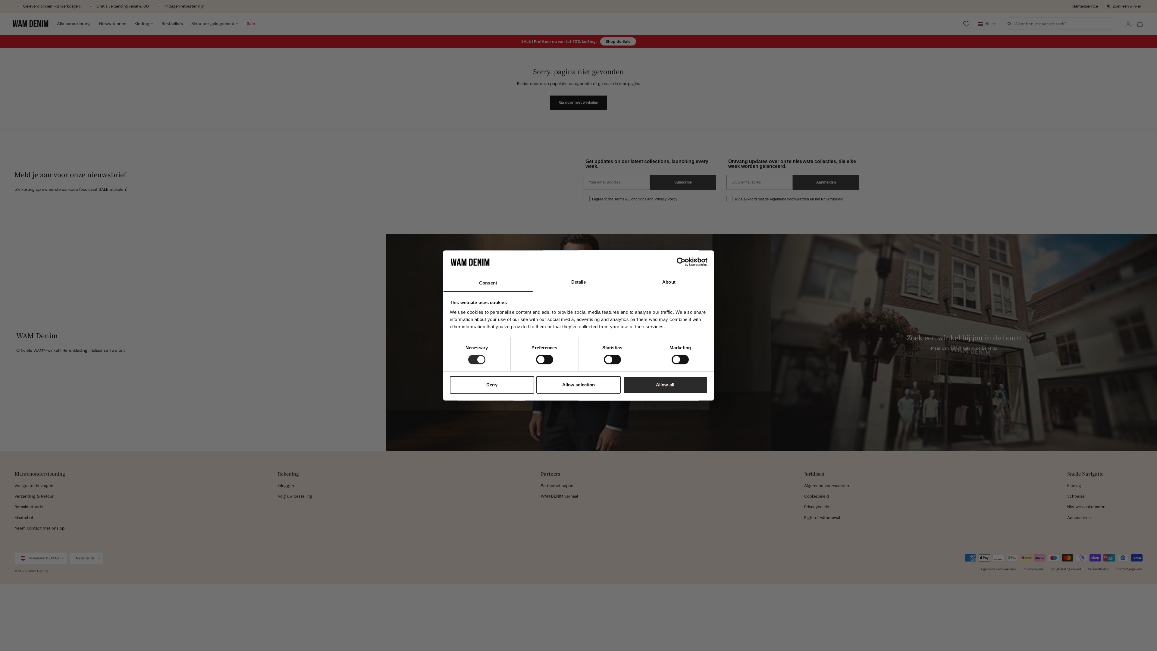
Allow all (665, 384)
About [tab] (669, 282)
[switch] (544, 359)
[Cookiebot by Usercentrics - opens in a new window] (681, 261)
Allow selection (578, 384)
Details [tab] (578, 282)
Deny (491, 384)
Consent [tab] (488, 282)
